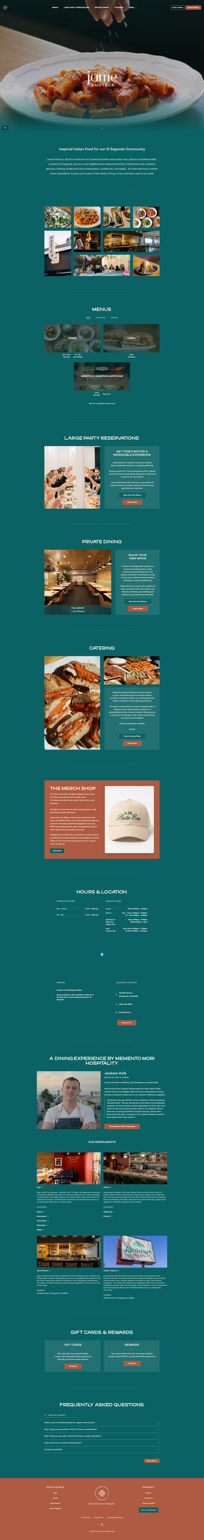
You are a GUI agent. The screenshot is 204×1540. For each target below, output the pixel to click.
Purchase (73, 1366)
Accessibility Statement (115, 1518)
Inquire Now (132, 502)
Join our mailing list (148, 1510)
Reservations (193, 7)
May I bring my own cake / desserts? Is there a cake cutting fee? (72, 1436)
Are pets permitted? (53, 1449)
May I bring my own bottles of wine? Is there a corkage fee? (70, 1429)
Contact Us (126, 1023)
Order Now (132, 743)
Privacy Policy (98, 1518)
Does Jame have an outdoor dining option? (62, 1443)
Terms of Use (85, 1518)
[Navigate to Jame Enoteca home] (5, 7)
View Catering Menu (132, 736)
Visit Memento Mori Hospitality (122, 1126)
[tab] (88, 318)
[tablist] (102, 318)
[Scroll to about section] (102, 128)
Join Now (132, 1363)
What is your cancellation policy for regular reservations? (69, 1423)
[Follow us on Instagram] (102, 1525)
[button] (102, 955)
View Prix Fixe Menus (132, 495)
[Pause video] (5, 127)
